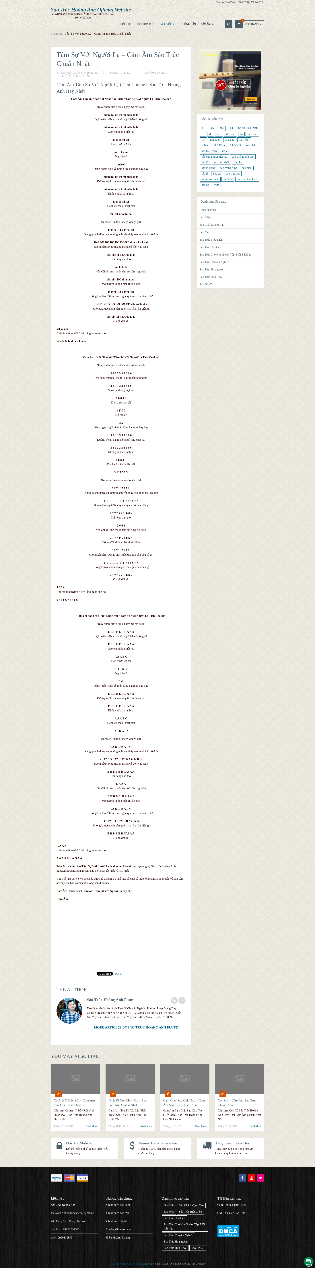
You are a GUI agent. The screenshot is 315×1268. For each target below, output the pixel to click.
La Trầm (244, 139)
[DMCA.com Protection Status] (228, 1236)
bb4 (231, 128)
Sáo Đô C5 (206, 284)
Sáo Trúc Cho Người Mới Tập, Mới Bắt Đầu (225, 254)
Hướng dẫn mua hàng (118, 1229)
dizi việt (230, 134)
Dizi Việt (205, 217)
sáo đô (205, 184)
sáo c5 (225, 151)
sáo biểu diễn (209, 151)
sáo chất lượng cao (243, 156)
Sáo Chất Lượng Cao (212, 224)
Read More (91, 1126)
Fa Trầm (252, 134)
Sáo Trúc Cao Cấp (210, 247)
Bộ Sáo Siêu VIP (248, 128)
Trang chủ (57, 33)
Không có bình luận (76, 76)
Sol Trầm (219, 145)
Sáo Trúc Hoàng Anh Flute (79, 72)
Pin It (118, 973)
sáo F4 (205, 162)
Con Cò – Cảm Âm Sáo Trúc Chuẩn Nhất (237, 1103)
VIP (216, 184)
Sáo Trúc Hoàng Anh (212, 269)
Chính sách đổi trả (116, 1221)
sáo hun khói (221, 162)
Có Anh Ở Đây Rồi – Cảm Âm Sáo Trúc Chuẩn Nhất (74, 1103)
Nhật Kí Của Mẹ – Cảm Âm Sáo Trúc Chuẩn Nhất (127, 1103)
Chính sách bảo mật (117, 1212)
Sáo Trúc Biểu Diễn (211, 239)
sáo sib (217, 173)
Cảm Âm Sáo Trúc (225, 2)
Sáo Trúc (166, 24)
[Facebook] (242, 1178)
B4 (222, 128)
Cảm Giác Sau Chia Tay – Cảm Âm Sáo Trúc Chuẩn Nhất (184, 1103)
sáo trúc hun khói (247, 179)
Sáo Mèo (205, 232)
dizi (219, 134)
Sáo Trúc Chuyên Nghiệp (214, 262)
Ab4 (212, 128)
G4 (203, 139)
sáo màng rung (228, 167)
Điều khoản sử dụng (118, 1237)
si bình (205, 145)
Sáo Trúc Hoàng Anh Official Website (91, 9)
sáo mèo (247, 167)
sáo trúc (227, 179)
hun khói (215, 139)
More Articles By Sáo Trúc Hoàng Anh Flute (136, 1027)
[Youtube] (251, 1178)
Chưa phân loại (208, 209)
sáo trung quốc (210, 179)
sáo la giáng (208, 167)
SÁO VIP (235, 145)
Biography (144, 24)
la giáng (229, 139)
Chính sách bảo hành (118, 1204)
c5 (203, 134)
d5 (210, 134)
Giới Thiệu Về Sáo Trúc (251, 2)
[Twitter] (260, 1178)
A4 (203, 128)
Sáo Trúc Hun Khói (211, 276)
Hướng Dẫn (188, 24)
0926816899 (65, 1237)
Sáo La (238, 162)
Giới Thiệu (126, 24)
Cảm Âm (206, 24)
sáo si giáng (233, 173)
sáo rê (205, 173)
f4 (241, 134)
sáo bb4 (250, 145)
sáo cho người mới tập (214, 156)
